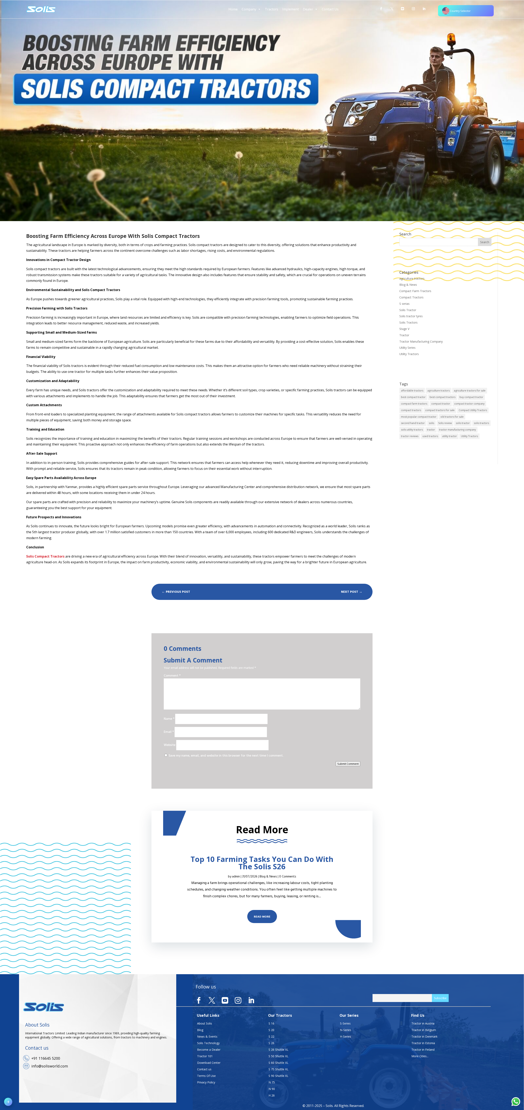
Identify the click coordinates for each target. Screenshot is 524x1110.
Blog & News (408, 285)
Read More (262, 916)
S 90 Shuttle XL (278, 1076)
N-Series (345, 1030)
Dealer (308, 9)
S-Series (345, 1023)
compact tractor (440, 403)
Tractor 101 (205, 1056)
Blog (200, 1030)
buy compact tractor (471, 397)
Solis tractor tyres (411, 316)
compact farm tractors (414, 403)
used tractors (430, 436)
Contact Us (330, 9)
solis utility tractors (412, 429)
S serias (404, 304)
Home (233, 9)
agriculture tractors (412, 278)
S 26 (271, 1043)
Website (169, 745)
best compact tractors (442, 397)
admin (236, 876)
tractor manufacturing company (457, 429)
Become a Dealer (208, 1050)
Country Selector (460, 11)
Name (169, 719)
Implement (290, 9)
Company (249, 9)
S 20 (271, 1030)
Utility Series (407, 348)
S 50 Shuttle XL (278, 1056)
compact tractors (411, 410)
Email (169, 732)
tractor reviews (409, 436)
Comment (172, 675)
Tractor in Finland (423, 1050)
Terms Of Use (206, 1076)
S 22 (271, 1036)
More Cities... (419, 1056)
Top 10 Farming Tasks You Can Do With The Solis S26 (262, 863)
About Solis (204, 1023)
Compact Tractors (411, 297)
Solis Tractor (407, 310)
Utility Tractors (409, 354)
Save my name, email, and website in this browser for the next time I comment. (226, 755)
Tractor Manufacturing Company (421, 341)
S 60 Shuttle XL (278, 1063)
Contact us (204, 1069)
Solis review (445, 423)
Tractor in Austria (422, 1023)
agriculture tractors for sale (470, 390)
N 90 (272, 1089)
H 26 (272, 1095)
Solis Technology (208, 1043)
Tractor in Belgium (423, 1030)
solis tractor (463, 423)
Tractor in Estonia (423, 1043)
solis (431, 423)
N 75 (272, 1082)
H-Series (345, 1036)
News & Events (207, 1036)
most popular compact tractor (418, 416)
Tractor (404, 335)
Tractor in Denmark (424, 1036)
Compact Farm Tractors (415, 291)
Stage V (404, 329)
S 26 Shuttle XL (278, 1050)
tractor (431, 429)
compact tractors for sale (440, 410)
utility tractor (449, 436)
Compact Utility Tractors (473, 410)
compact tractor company (469, 403)
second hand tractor (413, 423)
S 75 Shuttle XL (278, 1069)
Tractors (271, 9)
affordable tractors (412, 390)
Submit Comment (348, 764)
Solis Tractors (408, 322)
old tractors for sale (452, 416)
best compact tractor (413, 397)
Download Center (208, 1063)
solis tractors (481, 423)
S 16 (271, 1023)
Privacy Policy (206, 1082)
